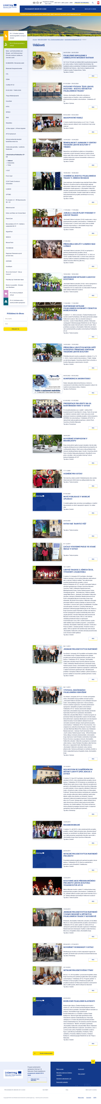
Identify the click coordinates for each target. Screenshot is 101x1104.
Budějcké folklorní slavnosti (79, 1001)
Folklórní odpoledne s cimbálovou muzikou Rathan (78, 56)
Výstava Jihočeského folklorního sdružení (74, 691)
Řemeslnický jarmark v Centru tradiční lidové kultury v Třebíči (79, 144)
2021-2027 (50, 14)
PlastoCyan (9, 218)
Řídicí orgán (59, 1069)
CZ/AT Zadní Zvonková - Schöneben (13, 182)
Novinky (59, 9)
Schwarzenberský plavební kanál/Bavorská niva (13, 140)
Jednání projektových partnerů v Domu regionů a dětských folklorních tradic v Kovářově (80, 914)
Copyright (88, 1097)
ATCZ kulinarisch (11, 134)
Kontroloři (81, 1069)
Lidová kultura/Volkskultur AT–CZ (15, 156)
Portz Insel (9, 176)
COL (7, 74)
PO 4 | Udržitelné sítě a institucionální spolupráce (17, 301)
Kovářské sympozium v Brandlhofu (75, 439)
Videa (9, 165)
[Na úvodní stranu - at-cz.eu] (10, 6)
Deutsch (98, 3)
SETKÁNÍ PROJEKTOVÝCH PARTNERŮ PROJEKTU (80, 855)
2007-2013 (57, 2)
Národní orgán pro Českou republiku (64, 1074)
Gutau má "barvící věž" (74, 524)
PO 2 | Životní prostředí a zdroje (17, 44)
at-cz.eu (35, 39)
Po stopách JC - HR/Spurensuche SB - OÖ (16, 201)
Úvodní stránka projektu (46, 1053)
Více (93, 76)
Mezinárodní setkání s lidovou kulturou (79, 278)
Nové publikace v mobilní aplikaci (76, 497)
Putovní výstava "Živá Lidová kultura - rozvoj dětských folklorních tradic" (78, 88)
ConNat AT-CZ (10, 85)
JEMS (71, 2)
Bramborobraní (71, 825)
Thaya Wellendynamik (12, 95)
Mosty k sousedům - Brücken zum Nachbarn (14, 286)
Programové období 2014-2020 (35, 9)
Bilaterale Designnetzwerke (14, 68)
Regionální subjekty (62, 1082)
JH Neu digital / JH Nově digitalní (15, 128)
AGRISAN (8, 261)
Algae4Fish (9, 231)
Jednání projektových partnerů (80, 649)
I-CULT (8, 170)
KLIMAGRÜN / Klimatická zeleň (15, 63)
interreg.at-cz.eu (75, 14)
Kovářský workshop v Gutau (78, 947)
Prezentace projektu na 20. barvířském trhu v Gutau (77, 404)
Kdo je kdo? (81, 1074)
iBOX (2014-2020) (90, 9)
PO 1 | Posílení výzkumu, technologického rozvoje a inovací (18, 36)
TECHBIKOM (9, 248)
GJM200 (8, 189)
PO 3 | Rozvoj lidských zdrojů (16, 294)
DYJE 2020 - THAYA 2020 (13, 90)
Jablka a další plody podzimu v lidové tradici (79, 214)
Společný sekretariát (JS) (63, 1078)
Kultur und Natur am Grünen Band (16, 213)
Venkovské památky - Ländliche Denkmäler (15, 148)
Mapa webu (81, 1097)
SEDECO (8, 237)
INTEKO (8, 112)
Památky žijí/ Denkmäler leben (15, 279)
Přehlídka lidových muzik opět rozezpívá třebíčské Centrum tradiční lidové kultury (79, 349)
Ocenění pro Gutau (72, 473)
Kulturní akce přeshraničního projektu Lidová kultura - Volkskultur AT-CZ (79, 883)
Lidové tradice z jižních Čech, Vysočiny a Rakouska (78, 571)
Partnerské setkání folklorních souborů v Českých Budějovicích (80, 308)
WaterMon (9, 123)
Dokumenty (10, 163)
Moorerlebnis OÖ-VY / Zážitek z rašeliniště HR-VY (15, 225)
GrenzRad (9, 101)
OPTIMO (8, 194)
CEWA (8, 79)
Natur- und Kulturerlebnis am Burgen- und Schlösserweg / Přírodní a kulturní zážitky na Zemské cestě (14, 54)
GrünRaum (9, 266)
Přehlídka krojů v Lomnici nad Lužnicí (79, 245)
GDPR (94, 1097)
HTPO (7, 106)
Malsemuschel (10, 207)
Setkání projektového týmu (78, 970)
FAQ (73, 9)
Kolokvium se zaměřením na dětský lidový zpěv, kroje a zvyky (78, 771)
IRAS (7, 117)
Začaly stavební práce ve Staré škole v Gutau (79, 547)
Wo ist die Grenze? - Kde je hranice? (14, 273)
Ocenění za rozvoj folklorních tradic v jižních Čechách (79, 177)
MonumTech (9, 242)
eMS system (64, 2)
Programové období (48, 3)
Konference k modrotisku (77, 378)
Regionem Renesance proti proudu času (14, 254)
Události (10, 160)
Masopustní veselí (73, 118)
